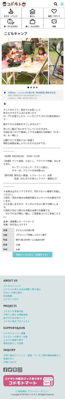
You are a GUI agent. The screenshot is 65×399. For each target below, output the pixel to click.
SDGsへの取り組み (12, 292)
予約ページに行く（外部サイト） (32, 254)
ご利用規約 (21, 391)
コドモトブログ (11, 299)
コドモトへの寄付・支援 (15, 336)
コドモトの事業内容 (13, 311)
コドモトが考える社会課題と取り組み (22, 289)
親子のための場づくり (14, 317)
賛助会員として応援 (13, 343)
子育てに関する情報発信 (15, 314)
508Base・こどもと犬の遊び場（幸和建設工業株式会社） (32, 92)
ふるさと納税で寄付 (13, 339)
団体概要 (7, 295)
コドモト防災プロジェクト (16, 321)
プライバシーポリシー (38, 391)
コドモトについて (12, 285)
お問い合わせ (10, 362)
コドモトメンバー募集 (14, 333)
